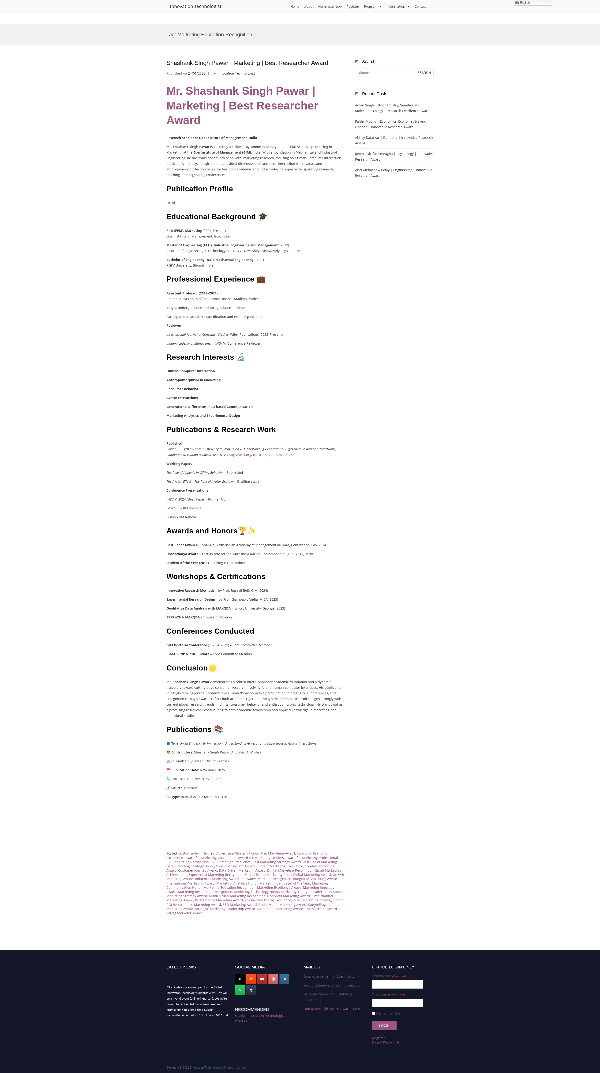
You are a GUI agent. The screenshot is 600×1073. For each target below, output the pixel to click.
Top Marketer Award (321, 909)
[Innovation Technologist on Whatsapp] (240, 990)
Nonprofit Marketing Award (288, 896)
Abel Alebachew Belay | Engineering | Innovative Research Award (393, 173)
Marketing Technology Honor (256, 891)
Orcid (170, 202)
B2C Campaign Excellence (230, 862)
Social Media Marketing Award (282, 904)
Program (370, 6)
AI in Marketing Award (277, 853)
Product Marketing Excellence (268, 900)
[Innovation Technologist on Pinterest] (273, 979)
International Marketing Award (190, 883)
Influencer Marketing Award (217, 879)
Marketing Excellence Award (279, 887)
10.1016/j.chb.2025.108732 (200, 779)
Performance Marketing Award (219, 900)
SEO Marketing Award (240, 904)
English (524, 2)
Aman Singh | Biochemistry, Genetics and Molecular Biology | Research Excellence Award (392, 108)
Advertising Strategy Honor (237, 853)
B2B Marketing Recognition (187, 862)
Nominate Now (330, 6)
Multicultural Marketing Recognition (237, 896)
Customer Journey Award (197, 870)
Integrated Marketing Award (315, 879)
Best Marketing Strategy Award (276, 862)
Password (388, 994)
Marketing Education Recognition (229, 887)
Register (352, 6)
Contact (421, 6)
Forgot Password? (385, 1042)
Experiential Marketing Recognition (216, 874)
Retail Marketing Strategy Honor (318, 900)
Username (389, 976)
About (309, 6)
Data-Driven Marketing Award (242, 870)
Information (396, 6)
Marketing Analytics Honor (237, 883)
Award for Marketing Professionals (312, 857)
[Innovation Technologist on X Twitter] (240, 979)
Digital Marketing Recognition (290, 870)
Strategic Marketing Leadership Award (225, 909)
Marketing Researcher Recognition (205, 891)
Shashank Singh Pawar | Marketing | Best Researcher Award (247, 62)
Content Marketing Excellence (279, 866)
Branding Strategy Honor (194, 866)
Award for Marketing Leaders (261, 857)
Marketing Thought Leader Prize (306, 891)
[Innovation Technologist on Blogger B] (251, 979)
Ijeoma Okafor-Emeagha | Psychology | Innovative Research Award (394, 156)
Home (295, 6)
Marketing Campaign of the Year (284, 883)
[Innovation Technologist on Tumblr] (251, 990)
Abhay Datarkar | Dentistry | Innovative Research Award (394, 140)
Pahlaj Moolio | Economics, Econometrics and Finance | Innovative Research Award (390, 124)
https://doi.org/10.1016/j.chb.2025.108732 (261, 454)
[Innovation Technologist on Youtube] (262, 979)
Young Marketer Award (184, 913)
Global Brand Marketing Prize (268, 874)
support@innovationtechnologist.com (333, 985)
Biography (191, 853)
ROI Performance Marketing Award (193, 904)
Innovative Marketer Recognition (265, 879)
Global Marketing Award (312, 874)
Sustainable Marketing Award (280, 909)
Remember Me (388, 1013)
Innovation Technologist (195, 6)
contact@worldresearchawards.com (332, 1008)
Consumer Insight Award (235, 866)
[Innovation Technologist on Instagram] (284, 979)
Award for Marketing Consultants (210, 857)
